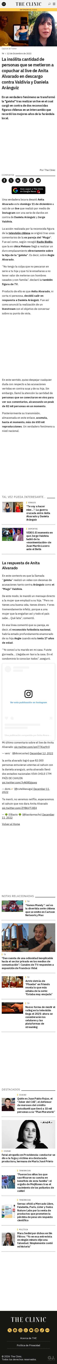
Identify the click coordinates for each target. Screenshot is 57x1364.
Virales (32, 502)
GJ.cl (51, 1359)
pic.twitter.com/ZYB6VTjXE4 (19, 808)
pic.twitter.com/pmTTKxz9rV (32, 747)
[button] (4, 180)
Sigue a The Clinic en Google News (28, 190)
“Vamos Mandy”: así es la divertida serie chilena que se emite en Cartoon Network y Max (40, 910)
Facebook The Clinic (15, 1330)
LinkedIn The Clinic (37, 1330)
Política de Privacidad (28, 1345)
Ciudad (22, 1095)
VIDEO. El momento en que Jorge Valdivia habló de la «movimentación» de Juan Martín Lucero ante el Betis (39, 541)
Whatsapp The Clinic (26, 1330)
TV (3, 53)
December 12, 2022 (41, 753)
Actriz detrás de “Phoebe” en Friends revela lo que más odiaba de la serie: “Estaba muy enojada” (39, 987)
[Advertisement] (28, 346)
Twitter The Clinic (10, 1330)
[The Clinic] (6, 4)
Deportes (33, 529)
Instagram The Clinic (20, 1330)
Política (23, 1229)
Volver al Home (11, 824)
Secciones (54, 4)
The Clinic (16, 1356)
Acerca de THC (28, 1338)
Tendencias (25, 1170)
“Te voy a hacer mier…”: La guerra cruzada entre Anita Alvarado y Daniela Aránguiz (38, 513)
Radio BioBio (45, 242)
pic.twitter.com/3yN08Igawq (19, 782)
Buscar (49, 4)
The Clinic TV (31, 1330)
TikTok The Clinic (42, 1330)
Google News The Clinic (47, 1330)
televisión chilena (19, 233)
